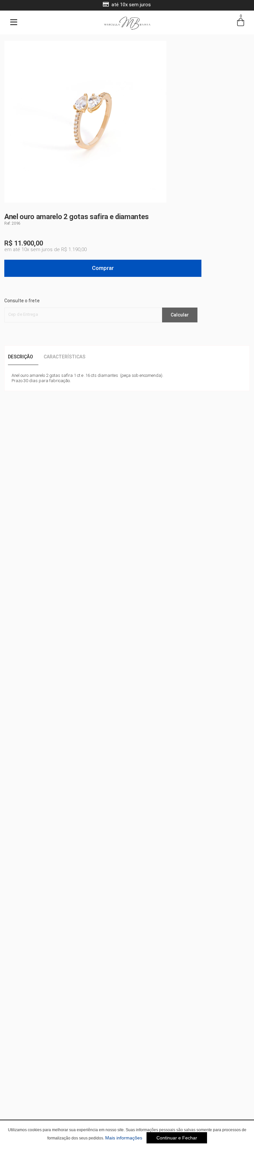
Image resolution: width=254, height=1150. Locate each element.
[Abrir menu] (14, 22)
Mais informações (123, 1137)
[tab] (23, 357)
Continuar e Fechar (176, 1137)
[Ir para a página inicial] (127, 29)
